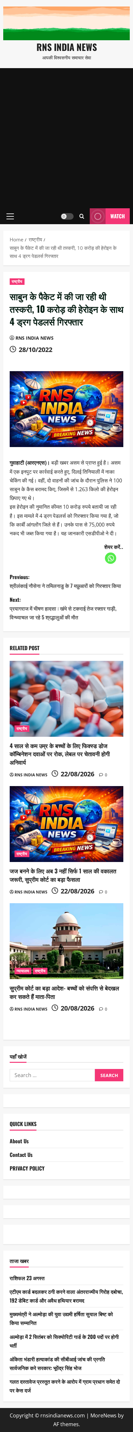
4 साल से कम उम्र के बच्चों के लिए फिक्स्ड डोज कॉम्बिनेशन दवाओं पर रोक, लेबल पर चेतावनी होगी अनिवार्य (60, 753)
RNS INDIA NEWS (66, 47)
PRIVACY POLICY (27, 1168)
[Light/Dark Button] (67, 216)
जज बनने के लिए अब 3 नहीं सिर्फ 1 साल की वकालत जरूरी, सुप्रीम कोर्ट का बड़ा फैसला (63, 875)
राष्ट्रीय (17, 281)
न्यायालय (22, 971)
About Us (19, 1141)
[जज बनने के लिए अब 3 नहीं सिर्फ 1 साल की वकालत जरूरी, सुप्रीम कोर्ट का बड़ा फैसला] (66, 824)
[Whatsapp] (110, 558)
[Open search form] (81, 216)
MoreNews (103, 1415)
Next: (63, 608)
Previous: (65, 581)
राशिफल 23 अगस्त (27, 1278)
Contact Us (21, 1155)
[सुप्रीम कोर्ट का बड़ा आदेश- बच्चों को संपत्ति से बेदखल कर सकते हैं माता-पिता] (66, 941)
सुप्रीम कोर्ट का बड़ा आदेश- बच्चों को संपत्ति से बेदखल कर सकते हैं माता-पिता (64, 992)
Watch (117, 216)
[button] (10, 216)
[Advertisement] (66, 138)
